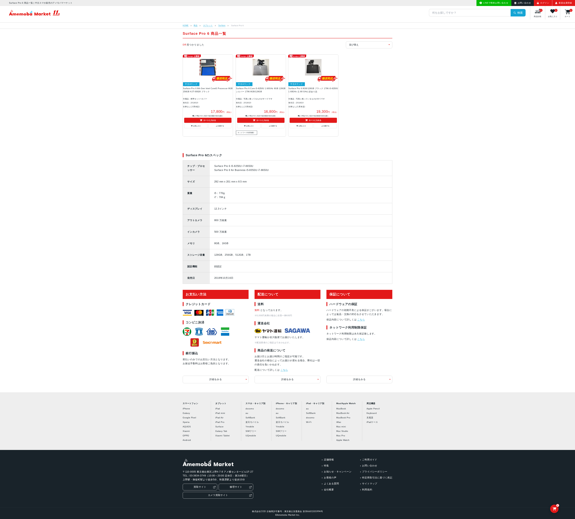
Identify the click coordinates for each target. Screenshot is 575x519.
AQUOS (187, 426)
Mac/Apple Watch (346, 403)
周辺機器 (371, 403)
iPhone (186, 408)
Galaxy (186, 413)
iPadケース (372, 422)
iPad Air (219, 417)
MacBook (341, 408)
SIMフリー (251, 431)
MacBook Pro (343, 417)
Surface (222, 26)
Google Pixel (189, 417)
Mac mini (341, 426)
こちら (284, 370)
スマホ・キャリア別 (255, 403)
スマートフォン (190, 403)
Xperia (186, 422)
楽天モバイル (252, 422)
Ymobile (250, 426)
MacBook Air (342, 413)
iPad (217, 408)
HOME (186, 26)
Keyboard (372, 413)
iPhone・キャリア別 (286, 403)
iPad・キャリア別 (315, 403)
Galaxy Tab (221, 431)
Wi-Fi (309, 422)
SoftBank (250, 417)
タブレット (208, 26)
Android (187, 440)
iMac (338, 422)
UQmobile (251, 435)
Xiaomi (186, 431)
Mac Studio (342, 431)
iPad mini (220, 413)
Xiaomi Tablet (222, 435)
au (247, 413)
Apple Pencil (373, 408)
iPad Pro (219, 422)
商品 (196, 26)
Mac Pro (340, 435)
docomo (250, 408)
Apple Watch (342, 440)
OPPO (186, 435)
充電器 (370, 417)
